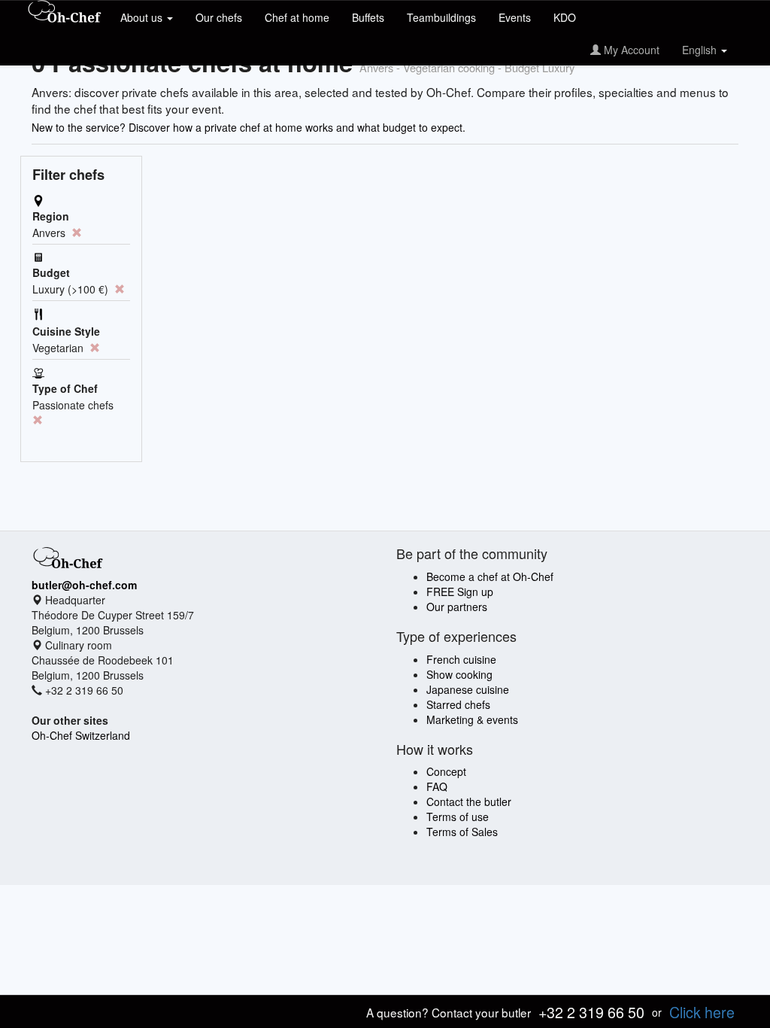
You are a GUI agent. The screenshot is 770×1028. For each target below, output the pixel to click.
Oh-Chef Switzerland (81, 735)
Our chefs (219, 17)
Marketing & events (472, 719)
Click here (702, 1012)
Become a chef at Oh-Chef (489, 576)
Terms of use (457, 816)
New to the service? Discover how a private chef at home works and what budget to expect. (248, 127)
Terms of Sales (462, 831)
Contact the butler (468, 801)
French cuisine (461, 659)
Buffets (368, 17)
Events (515, 17)
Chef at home (297, 17)
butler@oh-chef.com (84, 584)
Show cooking (459, 674)
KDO (564, 17)
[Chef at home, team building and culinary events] (64, 13)
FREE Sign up (459, 591)
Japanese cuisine (467, 689)
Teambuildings (441, 17)
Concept (446, 771)
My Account (630, 49)
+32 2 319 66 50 (591, 1012)
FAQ (436, 786)
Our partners (456, 606)
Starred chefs (458, 704)
